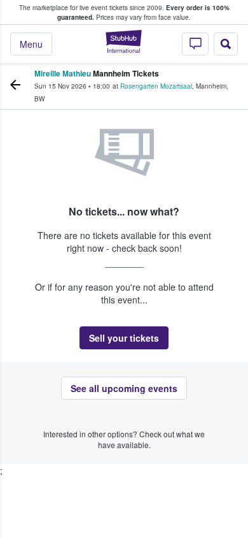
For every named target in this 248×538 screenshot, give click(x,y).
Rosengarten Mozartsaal (156, 86)
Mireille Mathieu (62, 73)
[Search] (226, 44)
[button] (124, 337)
